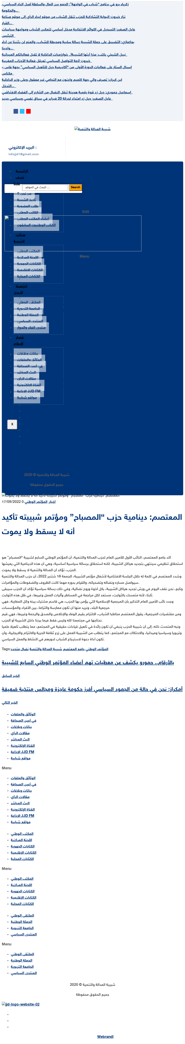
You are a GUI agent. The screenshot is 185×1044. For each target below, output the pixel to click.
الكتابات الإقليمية (30, 270)
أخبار (52, 502)
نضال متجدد (20, 649)
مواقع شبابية (27, 398)
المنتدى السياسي (30, 321)
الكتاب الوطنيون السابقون (70, 311)
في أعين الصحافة (30, 366)
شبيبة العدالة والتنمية (46, 649)
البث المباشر (26, 373)
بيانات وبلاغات (27, 354)
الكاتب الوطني (27, 213)
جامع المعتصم (74, 649)
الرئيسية (22, 171)
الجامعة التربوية (28, 309)
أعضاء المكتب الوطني (73, 304)
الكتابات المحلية (28, 276)
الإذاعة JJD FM (29, 391)
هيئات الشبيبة (78, 317)
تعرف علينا (19, 181)
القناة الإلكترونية (29, 385)
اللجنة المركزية (27, 258)
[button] (47, 257)
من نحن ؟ (24, 194)
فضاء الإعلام (80, 392)
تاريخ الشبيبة (26, 200)
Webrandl (105, 1037)
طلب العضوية (27, 206)
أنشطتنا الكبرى (20, 289)
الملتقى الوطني (28, 303)
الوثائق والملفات (29, 360)
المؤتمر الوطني (36, 502)
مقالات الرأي (26, 379)
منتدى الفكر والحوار (31, 328)
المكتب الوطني (78, 323)
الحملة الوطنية (28, 315)
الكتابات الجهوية (29, 264)
